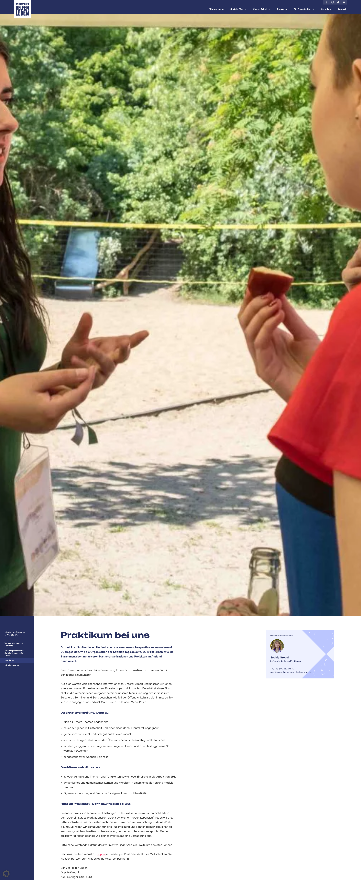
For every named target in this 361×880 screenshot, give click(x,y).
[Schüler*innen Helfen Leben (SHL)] (22, 9)
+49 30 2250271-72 (284, 668)
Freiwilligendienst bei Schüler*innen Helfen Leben (14, 653)
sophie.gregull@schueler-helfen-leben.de (291, 672)
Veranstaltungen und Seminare (14, 644)
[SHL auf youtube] (344, 2)
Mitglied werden (12, 665)
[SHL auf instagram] (332, 2)
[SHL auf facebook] (326, 2)
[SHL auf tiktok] (338, 2)
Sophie (101, 854)
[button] (6, 874)
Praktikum (9, 660)
